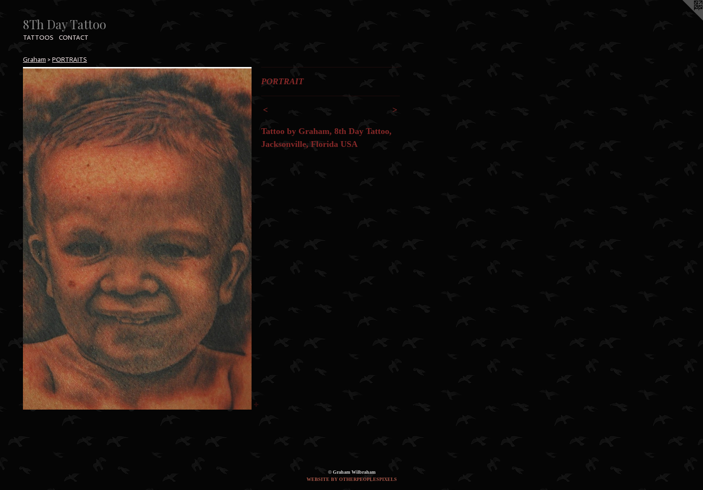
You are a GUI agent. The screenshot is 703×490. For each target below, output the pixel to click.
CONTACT (73, 37)
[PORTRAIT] (137, 238)
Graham (34, 60)
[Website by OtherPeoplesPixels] (684, 19)
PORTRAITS (69, 60)
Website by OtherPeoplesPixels (352, 479)
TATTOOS (38, 37)
